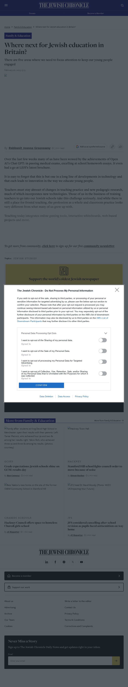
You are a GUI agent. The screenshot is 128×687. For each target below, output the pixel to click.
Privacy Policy (82, 396)
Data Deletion (46, 396)
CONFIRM (41, 385)
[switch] (103, 340)
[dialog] (64, 343)
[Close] (118, 291)
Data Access (64, 396)
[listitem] (64, 333)
